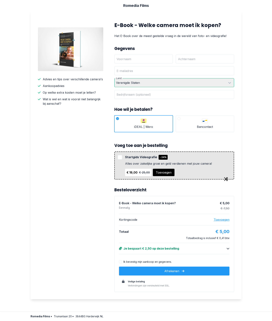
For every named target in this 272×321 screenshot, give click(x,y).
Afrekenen (172, 271)
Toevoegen (164, 172)
